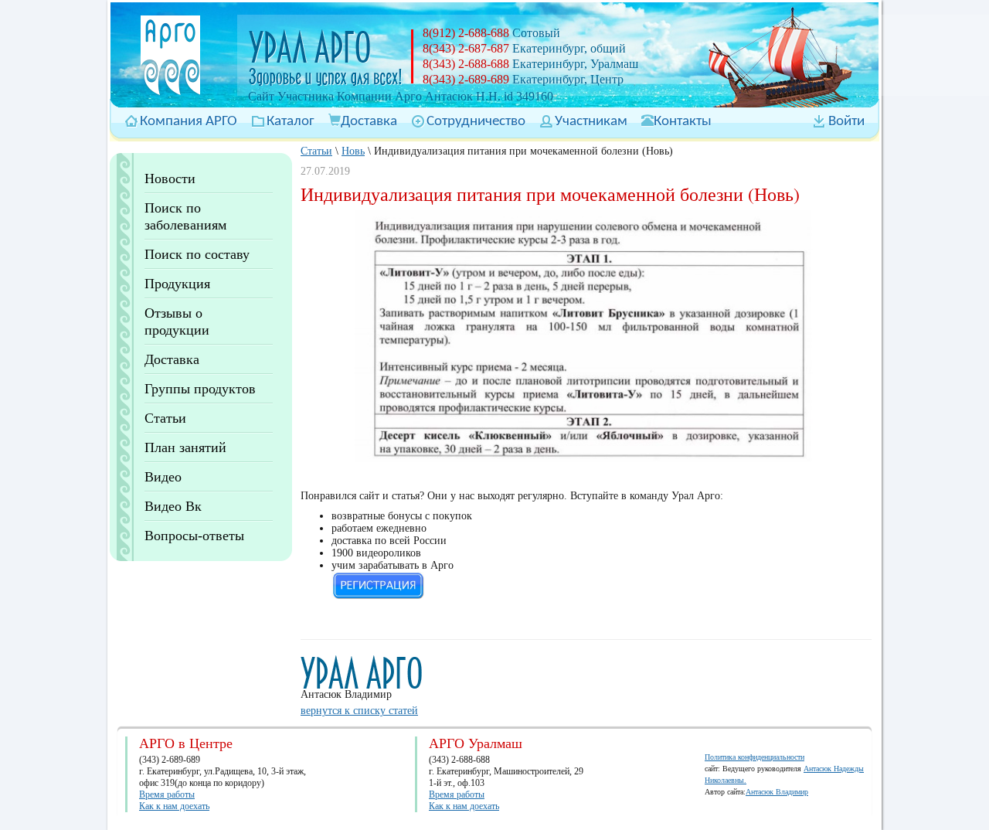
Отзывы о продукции (176, 321)
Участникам (591, 121)
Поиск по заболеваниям (185, 216)
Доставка (369, 121)
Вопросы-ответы (194, 535)
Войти (846, 121)
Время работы (167, 794)
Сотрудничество (476, 121)
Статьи (165, 418)
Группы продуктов (200, 388)
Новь (353, 151)
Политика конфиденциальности (754, 757)
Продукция (177, 283)
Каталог (290, 121)
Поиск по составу (197, 254)
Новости (169, 178)
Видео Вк (173, 506)
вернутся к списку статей (359, 710)
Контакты (683, 121)
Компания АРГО (188, 121)
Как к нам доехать (174, 806)
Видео (163, 477)
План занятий (185, 447)
